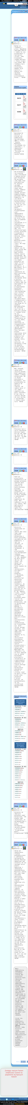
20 (17, 169)
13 (17, 810)
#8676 (17, 736)
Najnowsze (23, 7)
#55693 (18, 756)
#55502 (18, 777)
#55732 (17, 711)
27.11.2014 (20, 449)
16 (17, 455)
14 (17, 525)
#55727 (22, 715)
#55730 (17, 764)
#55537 (18, 773)
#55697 (18, 752)
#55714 (17, 715)
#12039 (19, 731)
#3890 (18, 732)
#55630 (18, 719)
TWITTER (9, 1100)
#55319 (23, 723)
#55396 (18, 775)
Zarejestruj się (17, 0)
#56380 (18, 709)
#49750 (19, 785)
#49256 (18, 787)
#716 (23, 738)
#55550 (19, 770)
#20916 (18, 734)
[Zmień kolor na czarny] (5, 3)
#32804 (17, 740)
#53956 (17, 795)
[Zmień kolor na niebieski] (2, 3)
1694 (26, 11)
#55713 (23, 713)
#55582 (18, 721)
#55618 (17, 723)
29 (17, 426)
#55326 (17, 779)
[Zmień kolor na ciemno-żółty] (4, 3)
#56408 (23, 711)
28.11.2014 (20, 125)
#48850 (18, 791)
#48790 (19, 783)
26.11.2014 (20, 842)
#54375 (17, 797)
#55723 (17, 713)
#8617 (23, 736)
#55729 (18, 762)
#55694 (19, 751)
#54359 (18, 793)
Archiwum (23, 1)
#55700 (18, 754)
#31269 (17, 738)
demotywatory (24, 1101)
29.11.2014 (20, 37)
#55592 (18, 772)
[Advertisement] (7, 534)
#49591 (18, 789)
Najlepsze (23, 6)
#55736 (18, 708)
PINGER (15, 1100)
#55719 (18, 758)
